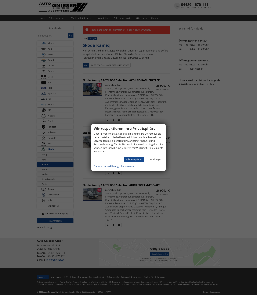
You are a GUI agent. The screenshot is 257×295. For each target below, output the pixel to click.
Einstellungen (154, 159)
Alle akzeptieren (134, 159)
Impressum (127, 166)
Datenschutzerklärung (106, 166)
